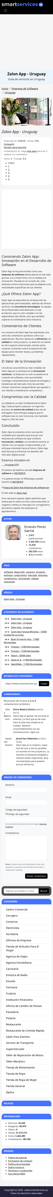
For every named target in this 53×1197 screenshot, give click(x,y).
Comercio (12, 922)
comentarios (10, 578)
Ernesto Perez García (35, 528)
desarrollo (19, 572)
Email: (8, 797)
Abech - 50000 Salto (21, 655)
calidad (34, 578)
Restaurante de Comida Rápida (25, 1030)
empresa (42, 575)
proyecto (40, 572)
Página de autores (17, 1157)
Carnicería (12, 969)
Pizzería (10, 1018)
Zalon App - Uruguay (14, 599)
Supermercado (15, 1049)
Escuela (10, 981)
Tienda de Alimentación (20, 1067)
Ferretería (12, 934)
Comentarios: (12, 833)
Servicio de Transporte (20, 1043)
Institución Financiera (19, 1000)
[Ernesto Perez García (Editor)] (13, 532)
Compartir (9, 144)
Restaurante (13, 1024)
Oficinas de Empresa (18, 940)
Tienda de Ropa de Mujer (21, 1080)
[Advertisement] (26, 42)
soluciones (9, 581)
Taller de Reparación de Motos (24, 1055)
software (8, 572)
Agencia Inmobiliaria (19, 962)
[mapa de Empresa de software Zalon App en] (25, 487)
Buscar (43, 890)
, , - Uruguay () (10, 464)
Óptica (10, 1092)
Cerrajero (12, 915)
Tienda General (15, 1086)
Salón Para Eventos (18, 1037)
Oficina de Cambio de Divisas (24, 1006)
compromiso (20, 575)
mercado (32, 575)
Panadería (12, 1012)
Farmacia (11, 987)
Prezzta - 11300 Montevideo (25, 646)
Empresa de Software (25, 88)
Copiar (44, 683)
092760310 (19, 473)
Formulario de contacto (20, 1160)
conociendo (24, 578)
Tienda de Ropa (15, 1073)
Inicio (5, 88)
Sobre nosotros (16, 1167)
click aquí (31, 151)
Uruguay (10, 92)
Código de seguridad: (16, 809)
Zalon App (22, 492)
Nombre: (10, 784)
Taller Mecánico (15, 1061)
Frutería (11, 993)
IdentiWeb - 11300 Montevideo (26, 664)
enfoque (8, 575)
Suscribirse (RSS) (16, 1173)
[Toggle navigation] (5, 10)
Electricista (12, 928)
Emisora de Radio (17, 975)
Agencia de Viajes (16, 956)
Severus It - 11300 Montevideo (26, 659)
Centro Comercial (16, 909)
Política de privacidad (19, 1164)
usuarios (30, 572)
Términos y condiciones (20, 1170)
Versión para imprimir (15, 147)
